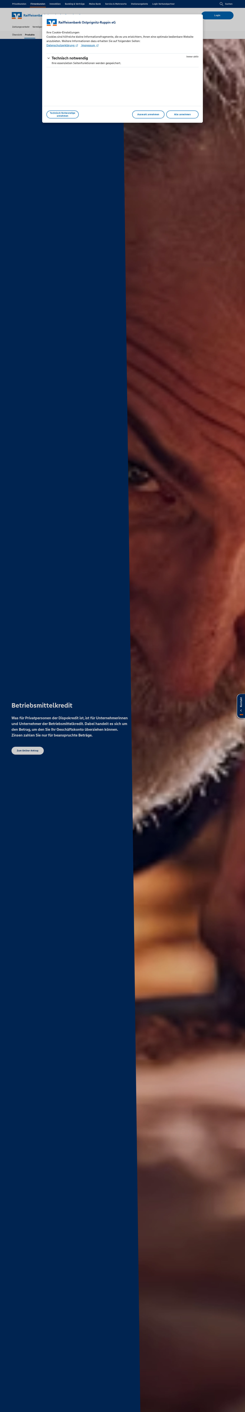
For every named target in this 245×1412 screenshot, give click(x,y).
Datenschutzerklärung (60, 45)
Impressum (88, 45)
